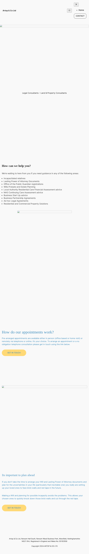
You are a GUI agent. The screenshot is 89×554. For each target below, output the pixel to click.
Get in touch (14, 353)
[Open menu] (69, 11)
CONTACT (80, 16)
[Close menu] (76, 4)
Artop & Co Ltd (9, 10)
